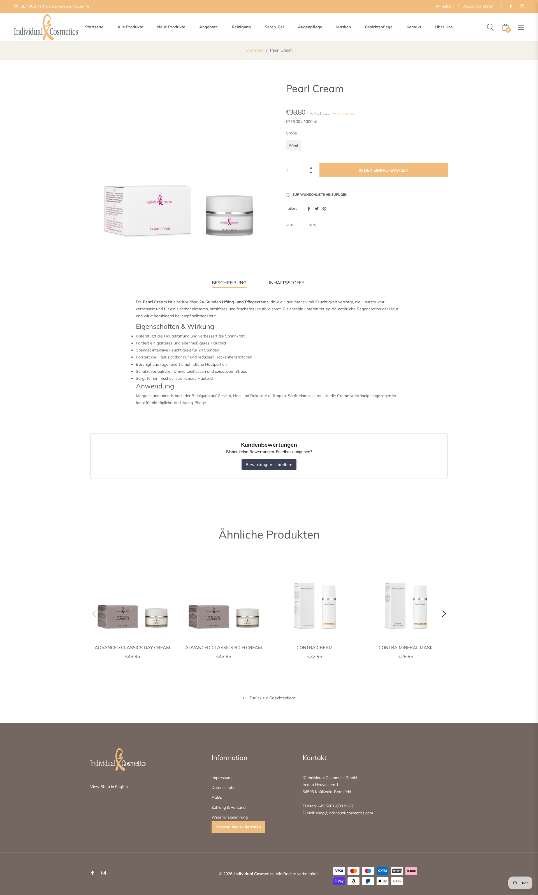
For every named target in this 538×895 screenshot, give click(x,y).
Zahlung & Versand (228, 807)
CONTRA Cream (314, 647)
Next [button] (444, 613)
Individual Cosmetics (253, 873)
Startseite (254, 50)
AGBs (217, 797)
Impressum (221, 777)
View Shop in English (109, 786)
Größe (291, 133)
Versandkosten (343, 113)
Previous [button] (93, 613)
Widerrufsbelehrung (230, 817)
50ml (293, 145)
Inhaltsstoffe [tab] (286, 282)
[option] (132, 613)
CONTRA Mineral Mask (406, 647)
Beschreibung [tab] (229, 282)
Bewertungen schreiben (269, 464)
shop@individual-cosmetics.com (344, 812)
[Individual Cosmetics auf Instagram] (522, 6)
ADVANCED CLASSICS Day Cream (132, 647)
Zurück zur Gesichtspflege (272, 698)
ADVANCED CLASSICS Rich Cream (223, 647)
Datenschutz (223, 787)
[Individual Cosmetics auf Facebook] (510, 6)
